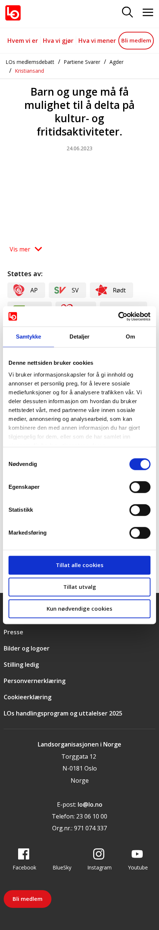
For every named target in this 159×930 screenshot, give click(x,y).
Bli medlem (136, 40)
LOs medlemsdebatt (30, 61)
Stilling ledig (21, 664)
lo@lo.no (90, 804)
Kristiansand (29, 70)
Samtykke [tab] (28, 336)
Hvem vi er (22, 41)
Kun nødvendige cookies (79, 608)
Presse (13, 632)
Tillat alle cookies (80, 565)
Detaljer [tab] (80, 336)
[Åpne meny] (148, 13)
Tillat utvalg (79, 586)
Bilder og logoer (27, 648)
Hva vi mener (97, 41)
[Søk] (127, 13)
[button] (25, 249)
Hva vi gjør (58, 41)
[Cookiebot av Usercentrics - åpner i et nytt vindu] (118, 316)
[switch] (139, 487)
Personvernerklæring (34, 681)
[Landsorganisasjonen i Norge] (13, 13)
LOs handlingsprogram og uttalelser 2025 (63, 713)
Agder (116, 61)
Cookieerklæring (27, 697)
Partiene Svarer (82, 61)
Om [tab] (130, 336)
